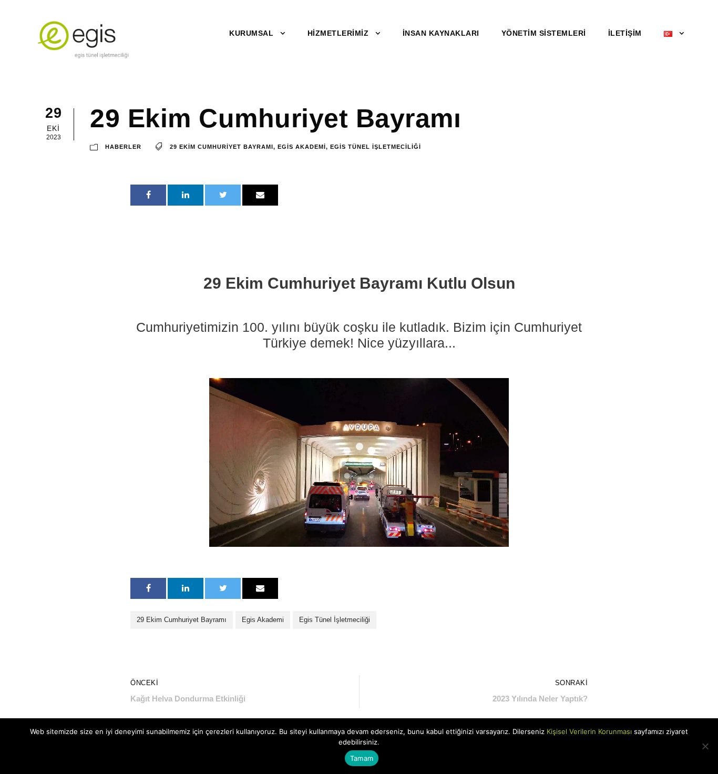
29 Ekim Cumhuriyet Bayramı (221, 147)
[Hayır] (705, 746)
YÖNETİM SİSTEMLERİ (543, 33)
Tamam (361, 758)
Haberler (123, 147)
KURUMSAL (251, 33)
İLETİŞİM (625, 33)
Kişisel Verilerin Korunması (589, 731)
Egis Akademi (302, 147)
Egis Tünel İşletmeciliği (375, 147)
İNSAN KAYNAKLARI (441, 33)
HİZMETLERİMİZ (338, 33)
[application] (359, 462)
